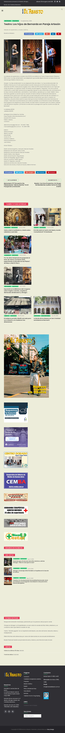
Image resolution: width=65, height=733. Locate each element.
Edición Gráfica (28, 684)
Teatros (15, 21)
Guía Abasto (27, 691)
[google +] (47, 33)
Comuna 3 (8, 255)
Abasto (7, 315)
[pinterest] (58, 33)
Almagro (7, 227)
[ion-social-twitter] (57, 2)
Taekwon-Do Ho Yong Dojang (32, 696)
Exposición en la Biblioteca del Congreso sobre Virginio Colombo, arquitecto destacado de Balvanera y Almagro (17, 290)
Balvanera (8, 286)
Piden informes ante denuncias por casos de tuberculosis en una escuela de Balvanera (29, 636)
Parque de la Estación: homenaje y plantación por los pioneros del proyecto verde (28, 622)
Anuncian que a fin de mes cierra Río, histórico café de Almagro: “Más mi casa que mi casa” (29, 561)
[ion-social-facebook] (55, 2)
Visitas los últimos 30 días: (12, 650)
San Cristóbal (46, 315)
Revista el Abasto (9, 33)
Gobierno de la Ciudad (30, 705)
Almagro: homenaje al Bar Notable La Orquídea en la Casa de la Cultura (31, 571)
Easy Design (50, 729)
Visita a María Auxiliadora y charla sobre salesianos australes (17, 231)
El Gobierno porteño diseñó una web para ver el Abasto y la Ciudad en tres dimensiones (17, 320)
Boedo (36, 227)
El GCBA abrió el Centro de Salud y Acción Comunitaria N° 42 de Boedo (47, 231)
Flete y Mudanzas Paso (30, 688)
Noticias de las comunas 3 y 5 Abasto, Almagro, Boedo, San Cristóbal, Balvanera (16, 3)
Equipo (25, 686)
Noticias (8, 21)
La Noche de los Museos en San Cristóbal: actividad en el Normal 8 (47, 319)
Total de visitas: (8, 654)
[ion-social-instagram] (9, 711)
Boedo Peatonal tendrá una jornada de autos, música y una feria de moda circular (28, 640)
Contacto (26, 676)
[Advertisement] (32, 601)
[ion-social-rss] (60, 2)
